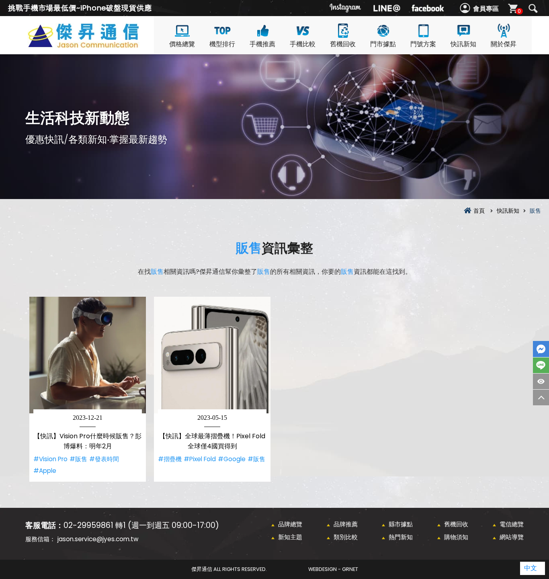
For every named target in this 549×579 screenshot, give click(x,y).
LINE (541, 365)
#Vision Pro (50, 459)
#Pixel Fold (200, 459)
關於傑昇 (503, 44)
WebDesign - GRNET (333, 569)
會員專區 (486, 8)
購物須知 (456, 537)
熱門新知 (401, 537)
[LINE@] (386, 8)
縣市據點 (401, 524)
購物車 (519, 11)
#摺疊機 (170, 459)
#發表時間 (104, 459)
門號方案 (423, 44)
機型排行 (222, 44)
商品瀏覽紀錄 (541, 381)
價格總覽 (182, 44)
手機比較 (302, 44)
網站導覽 (512, 537)
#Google (232, 459)
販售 (249, 248)
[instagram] (345, 8)
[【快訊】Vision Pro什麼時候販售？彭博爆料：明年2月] (87, 355)
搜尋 (533, 8)
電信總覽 (512, 524)
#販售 (78, 459)
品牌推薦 (346, 524)
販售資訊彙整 (97, 45)
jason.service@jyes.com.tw (97, 539)
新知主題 (290, 537)
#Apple (44, 470)
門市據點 (383, 44)
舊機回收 (343, 44)
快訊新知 (463, 44)
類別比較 (346, 537)
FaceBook (541, 349)
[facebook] (427, 8)
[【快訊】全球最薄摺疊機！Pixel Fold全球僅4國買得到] (212, 355)
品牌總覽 (290, 524)
